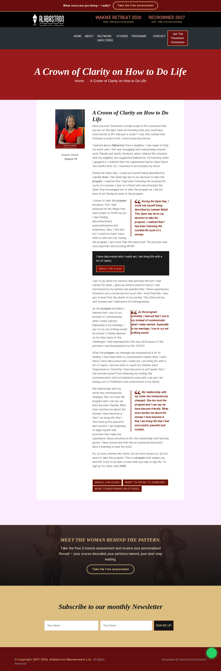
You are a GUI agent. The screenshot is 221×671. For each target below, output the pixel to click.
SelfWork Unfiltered (105, 38)
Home (77, 36)
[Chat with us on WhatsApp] (211, 653)
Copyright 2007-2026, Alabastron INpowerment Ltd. (55, 659)
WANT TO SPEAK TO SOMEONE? (145, 482)
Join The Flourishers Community (178, 38)
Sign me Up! (164, 625)
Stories (122, 36)
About (89, 36)
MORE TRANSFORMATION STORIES (117, 488)
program (97, 181)
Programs (138, 36)
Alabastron (117, 145)
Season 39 (70, 159)
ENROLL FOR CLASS (107, 482)
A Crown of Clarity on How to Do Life (118, 81)
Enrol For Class (110, 268)
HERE (122, 466)
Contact (159, 36)
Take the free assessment (135, 5)
